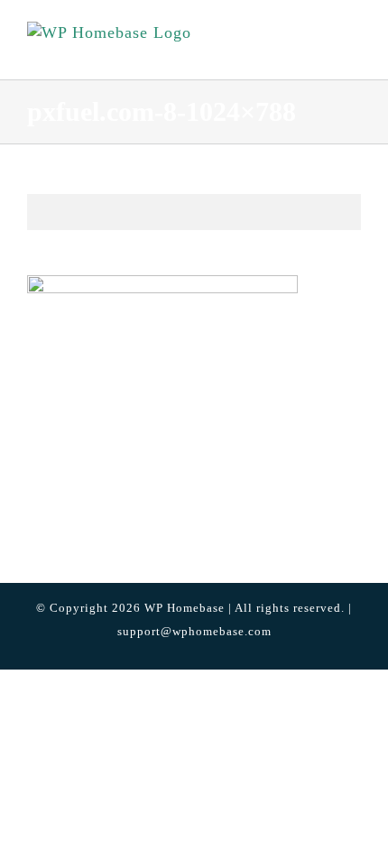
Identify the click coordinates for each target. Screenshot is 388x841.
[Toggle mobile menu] (353, 49)
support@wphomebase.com (194, 631)
